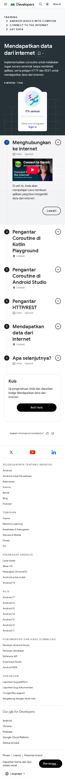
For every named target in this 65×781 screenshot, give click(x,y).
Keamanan (9, 481)
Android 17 (9, 597)
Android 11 (8, 630)
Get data (16, 29)
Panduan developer (13, 650)
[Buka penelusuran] (41, 4)
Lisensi (17, 755)
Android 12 (9, 625)
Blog (5, 498)
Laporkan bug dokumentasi (18, 687)
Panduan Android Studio (16, 645)
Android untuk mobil (14, 577)
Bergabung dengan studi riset (19, 698)
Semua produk (11, 742)
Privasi (6, 540)
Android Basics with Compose (33, 21)
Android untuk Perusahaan (17, 476)
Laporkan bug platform (15, 681)
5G (4, 546)
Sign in (32, 127)
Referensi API (10, 656)
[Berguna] (47, 433)
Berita (6, 492)
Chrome (7, 726)
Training (11, 17)
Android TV (9, 582)
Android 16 (9, 602)
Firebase (7, 731)
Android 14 (9, 614)
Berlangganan (52, 763)
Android (7, 470)
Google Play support (14, 693)
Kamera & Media (12, 534)
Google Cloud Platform (16, 737)
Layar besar (9, 560)
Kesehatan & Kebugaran (16, 529)
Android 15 (9, 608)
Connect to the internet (29, 25)
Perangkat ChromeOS (15, 571)
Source (7, 487)
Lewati (51, 211)
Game (6, 518)
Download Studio (12, 661)
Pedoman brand (33, 755)
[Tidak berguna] (52, 433)
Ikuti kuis (37, 407)
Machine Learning (13, 523)
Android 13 (9, 619)
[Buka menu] (5, 4)
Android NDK (10, 667)
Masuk (57, 4)
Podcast (7, 503)
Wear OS (8, 566)
